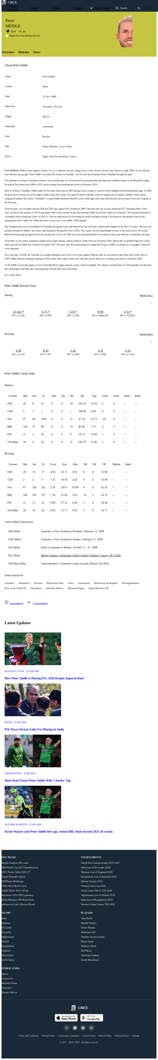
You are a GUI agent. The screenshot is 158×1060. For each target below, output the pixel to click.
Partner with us (9, 992)
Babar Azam (87, 941)
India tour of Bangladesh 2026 (97, 899)
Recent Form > (146, 295)
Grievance (7, 987)
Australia (6, 932)
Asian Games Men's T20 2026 (96, 890)
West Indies (7, 955)
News (36, 52)
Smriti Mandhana (90, 959)
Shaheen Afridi (88, 946)
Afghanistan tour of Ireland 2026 (98, 895)
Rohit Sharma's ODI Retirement (18, 899)
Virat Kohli (86, 918)
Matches (23, 52)
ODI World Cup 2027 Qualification (20, 867)
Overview (8, 52)
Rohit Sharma (88, 927)
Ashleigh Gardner (90, 955)
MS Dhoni (86, 950)
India (4, 918)
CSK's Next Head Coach (14, 885)
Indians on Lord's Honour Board (18, 904)
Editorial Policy (122, 1035)
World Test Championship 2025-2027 (100, 862)
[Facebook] (67, 1028)
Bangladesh (8, 946)
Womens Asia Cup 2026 (93, 885)
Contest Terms (89, 1035)
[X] (75, 1028)
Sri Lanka (7, 927)
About (5, 973)
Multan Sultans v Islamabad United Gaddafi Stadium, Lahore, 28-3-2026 (81, 555)
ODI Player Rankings (13, 881)
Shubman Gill (88, 932)
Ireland (5, 941)
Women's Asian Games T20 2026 (98, 904)
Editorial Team (9, 983)
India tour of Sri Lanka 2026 (95, 867)
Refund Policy (105, 1035)
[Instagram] (83, 1028)
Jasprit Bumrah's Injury (13, 876)
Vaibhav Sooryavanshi (92, 936)
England (6, 950)
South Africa (8, 959)
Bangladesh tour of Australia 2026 (99, 876)
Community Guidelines (68, 1035)
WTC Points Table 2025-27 (16, 872)
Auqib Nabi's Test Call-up (15, 890)
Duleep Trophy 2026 (92, 881)
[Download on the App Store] (66, 1018)
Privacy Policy (48, 1035)
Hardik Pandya (88, 923)
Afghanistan (8, 936)
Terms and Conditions (29, 1035)
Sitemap (135, 1035)
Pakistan (6, 923)
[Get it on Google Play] (91, 1018)
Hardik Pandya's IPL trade (15, 862)
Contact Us (7, 978)
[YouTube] (91, 1028)
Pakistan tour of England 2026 (97, 872)
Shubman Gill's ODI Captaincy (18, 895)
